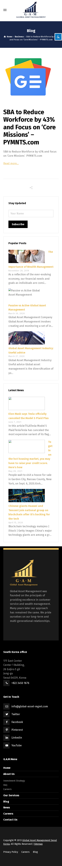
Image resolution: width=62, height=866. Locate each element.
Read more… (11, 163)
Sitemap (38, 844)
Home (6, 767)
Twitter (15, 714)
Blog (6, 801)
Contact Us (10, 819)
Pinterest (17, 729)
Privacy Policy (10, 852)
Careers (7, 789)
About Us (9, 774)
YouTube (16, 745)
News (6, 807)
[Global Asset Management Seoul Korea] (31, 10)
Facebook (17, 722)
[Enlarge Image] (31, 77)
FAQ (5, 785)
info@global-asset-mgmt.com (29, 706)
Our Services (11, 795)
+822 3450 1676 (20, 683)
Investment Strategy (14, 780)
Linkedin (16, 737)
